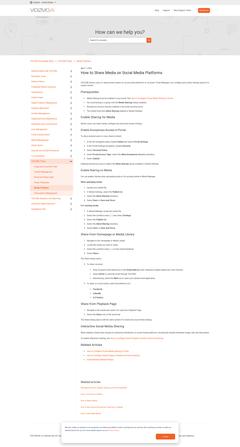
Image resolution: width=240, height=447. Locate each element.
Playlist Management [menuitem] (43, 172)
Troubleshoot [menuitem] (37, 92)
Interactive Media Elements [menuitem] (43, 204)
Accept (165, 436)
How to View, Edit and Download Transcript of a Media (102, 407)
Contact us (204, 10)
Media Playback (84, 61)
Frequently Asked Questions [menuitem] (43, 87)
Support (166, 10)
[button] (71, 71)
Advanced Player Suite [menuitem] (44, 177)
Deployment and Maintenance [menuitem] (44, 119)
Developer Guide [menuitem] (38, 76)
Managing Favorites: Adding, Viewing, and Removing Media (104, 388)
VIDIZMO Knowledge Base (42, 61)
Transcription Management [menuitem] (45, 193)
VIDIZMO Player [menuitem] (38, 161)
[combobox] (117, 40)
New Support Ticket (182, 10)
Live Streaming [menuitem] (37, 156)
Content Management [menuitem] (40, 113)
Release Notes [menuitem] (37, 81)
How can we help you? (120, 32)
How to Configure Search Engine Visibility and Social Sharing (136, 338)
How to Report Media (89, 401)
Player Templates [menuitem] (41, 182)
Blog (157, 10)
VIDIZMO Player (65, 61)
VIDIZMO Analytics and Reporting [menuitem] (46, 198)
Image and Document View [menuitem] (45, 166)
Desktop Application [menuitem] (40, 108)
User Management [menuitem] (39, 129)
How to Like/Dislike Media (91, 414)
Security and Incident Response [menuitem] (45, 150)
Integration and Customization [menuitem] (44, 124)
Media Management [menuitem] (40, 140)
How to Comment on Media (91, 394)
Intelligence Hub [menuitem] (38, 209)
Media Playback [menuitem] (41, 188)
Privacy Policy (113, 430)
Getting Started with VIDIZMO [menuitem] (44, 71)
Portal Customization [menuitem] (40, 134)
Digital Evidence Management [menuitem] (44, 103)
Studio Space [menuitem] (37, 145)
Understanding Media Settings (100, 359)
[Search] (148, 40)
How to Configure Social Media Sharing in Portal (152, 98)
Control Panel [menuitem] (37, 97)
